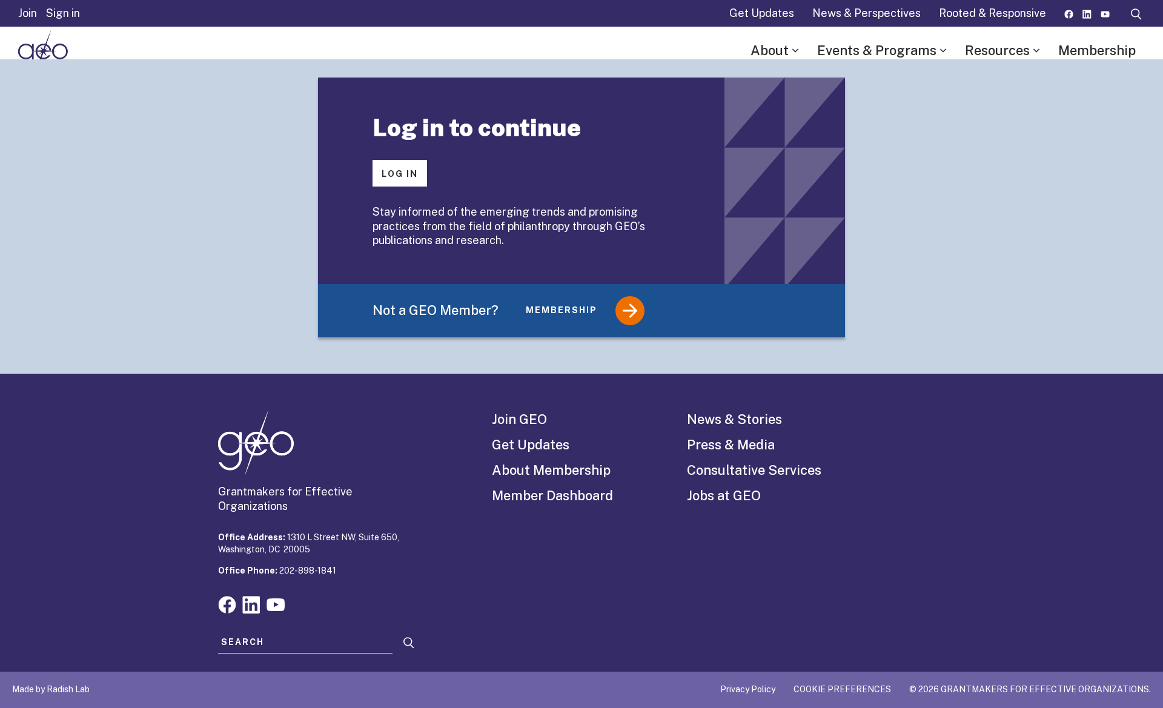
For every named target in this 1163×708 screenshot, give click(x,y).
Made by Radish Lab (51, 689)
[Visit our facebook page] (1068, 13)
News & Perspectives (866, 13)
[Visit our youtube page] (1105, 13)
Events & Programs (876, 50)
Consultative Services (754, 470)
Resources (997, 50)
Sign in (63, 13)
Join (27, 13)
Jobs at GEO (724, 495)
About (769, 50)
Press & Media (731, 444)
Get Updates (761, 13)
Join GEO (519, 419)
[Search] (409, 642)
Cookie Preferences (842, 689)
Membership (1097, 50)
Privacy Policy (747, 689)
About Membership (551, 470)
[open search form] (1136, 13)
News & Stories (734, 419)
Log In (400, 174)
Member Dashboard (552, 495)
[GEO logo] (43, 51)
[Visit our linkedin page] (1087, 13)
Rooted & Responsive (992, 13)
